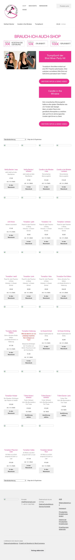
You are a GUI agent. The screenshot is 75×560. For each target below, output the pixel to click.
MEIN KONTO (33, 6)
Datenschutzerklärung (46, 504)
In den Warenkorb (11, 186)
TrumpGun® (39, 24)
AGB (60, 499)
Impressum (62, 508)
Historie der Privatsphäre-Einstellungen (63, 522)
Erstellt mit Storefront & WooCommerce (32, 543)
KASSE (24, 10)
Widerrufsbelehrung (65, 504)
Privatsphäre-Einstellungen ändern (63, 514)
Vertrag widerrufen (37, 550)
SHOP (24, 6)
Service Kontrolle (44, 506)
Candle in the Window (24, 24)
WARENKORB (43, 6)
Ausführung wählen (28, 416)
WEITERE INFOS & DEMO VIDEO (54, 81)
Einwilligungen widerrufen (64, 528)
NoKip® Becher (9, 24)
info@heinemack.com (28, 502)
